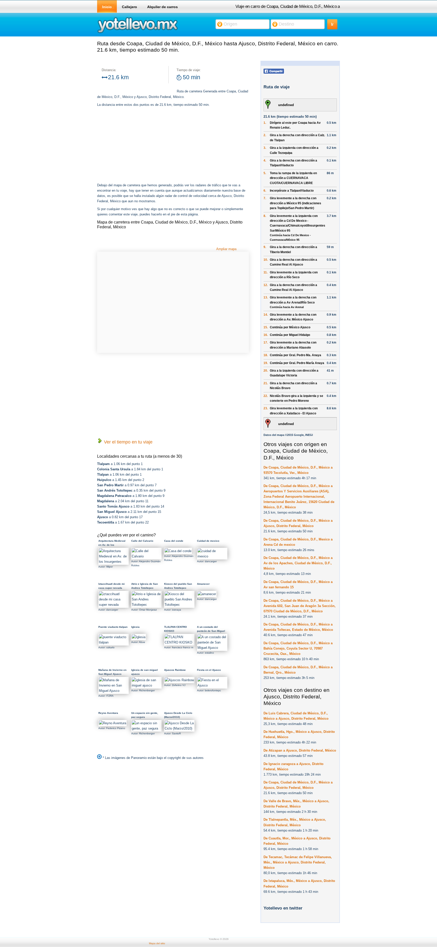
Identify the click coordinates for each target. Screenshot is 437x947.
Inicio (107, 7)
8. (265, 216)
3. (265, 148)
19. (266, 363)
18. (266, 355)
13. (266, 297)
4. (265, 160)
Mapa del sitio (157, 943)
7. (265, 198)
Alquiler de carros (162, 7)
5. (265, 173)
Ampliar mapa (226, 249)
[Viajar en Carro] (137, 33)
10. (266, 259)
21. (266, 383)
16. (266, 335)
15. (266, 327)
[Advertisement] (139, 145)
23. (266, 408)
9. (265, 247)
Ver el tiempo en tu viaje (127, 442)
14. (266, 314)
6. (265, 190)
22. (266, 396)
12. (266, 285)
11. (266, 272)
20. (266, 370)
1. (265, 123)
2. (265, 135)
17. (266, 342)
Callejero (129, 7)
